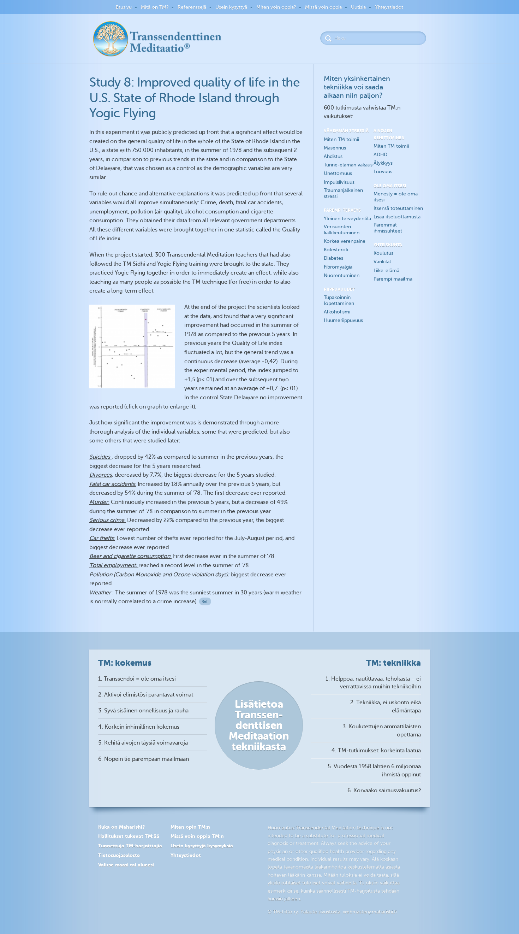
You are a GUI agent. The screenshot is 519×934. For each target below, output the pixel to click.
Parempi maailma (393, 279)
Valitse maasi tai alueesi (126, 865)
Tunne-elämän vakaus (348, 165)
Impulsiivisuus (339, 182)
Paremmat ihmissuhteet (388, 228)
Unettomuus (338, 173)
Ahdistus (333, 156)
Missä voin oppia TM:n (197, 836)
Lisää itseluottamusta (397, 216)
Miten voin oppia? (276, 7)
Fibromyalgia (338, 267)
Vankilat (382, 261)
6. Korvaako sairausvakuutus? (384, 790)
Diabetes (333, 258)
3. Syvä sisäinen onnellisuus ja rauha (143, 710)
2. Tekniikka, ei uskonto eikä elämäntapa (385, 706)
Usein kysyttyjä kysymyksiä (202, 845)
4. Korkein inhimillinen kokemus (138, 727)
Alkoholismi (337, 312)
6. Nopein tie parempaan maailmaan (143, 759)
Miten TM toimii (341, 139)
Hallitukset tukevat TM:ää (128, 836)
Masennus (335, 148)
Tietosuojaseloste (119, 855)
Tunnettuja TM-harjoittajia (130, 845)
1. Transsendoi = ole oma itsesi (137, 679)
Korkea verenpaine (344, 241)
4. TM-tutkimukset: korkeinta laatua (376, 750)
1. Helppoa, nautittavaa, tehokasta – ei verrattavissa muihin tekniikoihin (373, 683)
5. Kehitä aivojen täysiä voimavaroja (143, 743)
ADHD (380, 154)
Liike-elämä (386, 270)
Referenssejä (192, 7)
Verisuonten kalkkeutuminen (341, 229)
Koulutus (383, 253)
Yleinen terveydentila (347, 218)
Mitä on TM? (154, 7)
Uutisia (358, 7)
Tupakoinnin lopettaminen (339, 300)
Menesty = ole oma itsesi (396, 196)
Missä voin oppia (323, 7)
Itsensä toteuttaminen (398, 208)
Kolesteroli (336, 249)
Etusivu (124, 7)
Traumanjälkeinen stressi (343, 193)
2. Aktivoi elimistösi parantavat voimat (145, 695)
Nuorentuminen (341, 275)
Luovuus (383, 171)
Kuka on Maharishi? (121, 827)
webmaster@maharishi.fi (370, 912)
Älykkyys (383, 163)
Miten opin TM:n (190, 827)
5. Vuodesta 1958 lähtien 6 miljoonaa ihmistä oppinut (374, 770)
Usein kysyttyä (231, 7)
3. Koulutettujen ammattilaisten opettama (381, 730)
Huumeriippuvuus (343, 320)
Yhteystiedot (389, 7)
